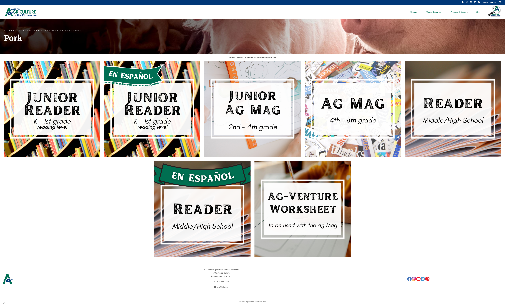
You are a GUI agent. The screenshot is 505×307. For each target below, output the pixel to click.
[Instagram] (414, 280)
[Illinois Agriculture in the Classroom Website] (21, 12)
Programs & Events (459, 12)
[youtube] (418, 280)
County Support (489, 2)
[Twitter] (423, 280)
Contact (413, 12)
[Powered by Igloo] (4, 303)
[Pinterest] (427, 280)
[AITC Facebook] (409, 280)
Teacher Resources (433, 12)
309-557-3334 (222, 281)
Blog (477, 12)
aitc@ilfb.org (222, 287)
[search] (500, 2)
